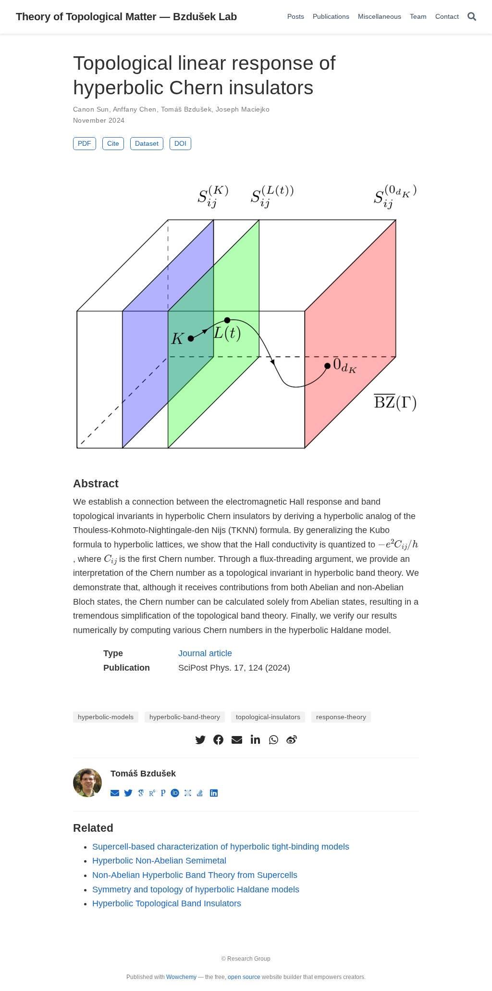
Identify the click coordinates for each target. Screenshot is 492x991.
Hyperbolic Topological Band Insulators (166, 903)
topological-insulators (268, 717)
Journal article (205, 653)
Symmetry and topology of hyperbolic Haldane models (195, 889)
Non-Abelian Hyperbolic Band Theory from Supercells (194, 875)
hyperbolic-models (106, 717)
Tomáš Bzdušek (186, 109)
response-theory (341, 717)
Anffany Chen (135, 109)
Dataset (147, 143)
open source (244, 977)
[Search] (471, 17)
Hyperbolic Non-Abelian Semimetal (159, 860)
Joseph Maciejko (243, 109)
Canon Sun (91, 109)
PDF (84, 143)
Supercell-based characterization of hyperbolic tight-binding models (220, 846)
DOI (180, 143)
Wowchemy (181, 977)
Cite (113, 143)
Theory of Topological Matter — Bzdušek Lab (126, 17)
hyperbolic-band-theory (184, 717)
